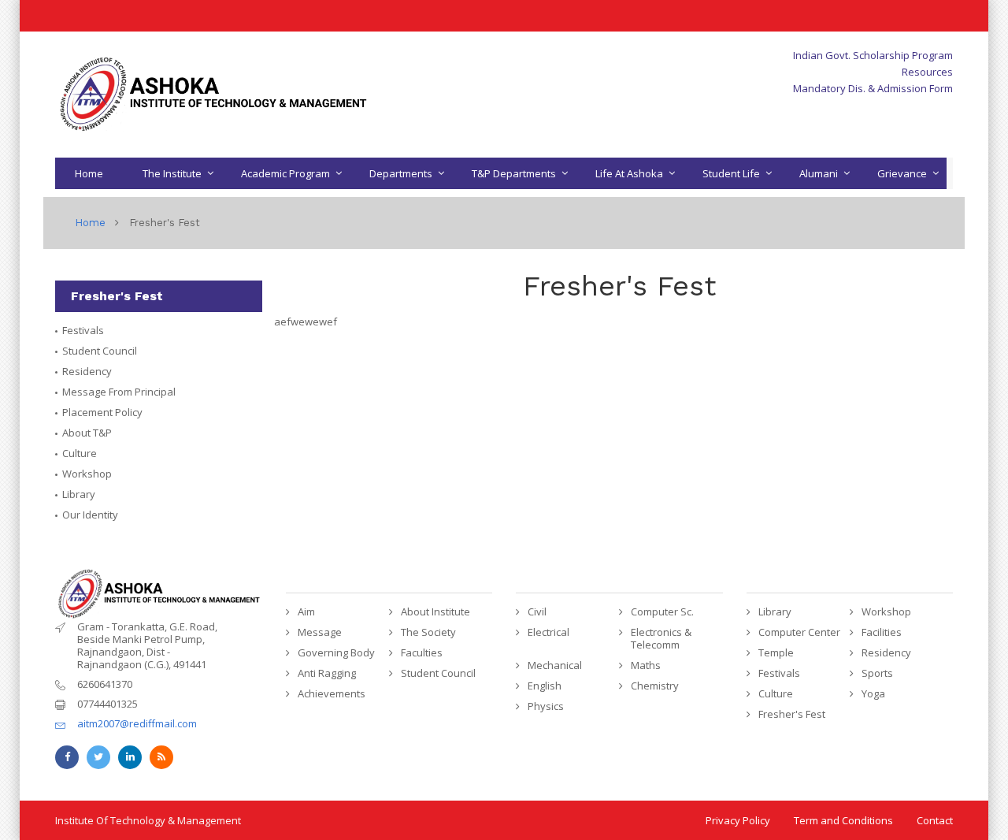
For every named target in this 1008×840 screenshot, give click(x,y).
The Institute (172, 173)
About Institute (435, 611)
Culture (79, 453)
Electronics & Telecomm (661, 638)
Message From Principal (119, 391)
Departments (400, 173)
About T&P (87, 432)
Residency (87, 371)
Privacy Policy (738, 820)
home (90, 223)
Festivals (83, 330)
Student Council (99, 350)
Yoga (873, 693)
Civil (537, 611)
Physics (546, 706)
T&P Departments (514, 173)
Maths (646, 665)
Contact (935, 820)
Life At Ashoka (629, 173)
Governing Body (336, 652)
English (544, 685)
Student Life (731, 173)
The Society (428, 632)
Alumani (818, 173)
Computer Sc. (662, 611)
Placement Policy (102, 412)
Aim (306, 611)
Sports (877, 673)
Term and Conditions (843, 820)
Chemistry (655, 685)
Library (78, 494)
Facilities (882, 632)
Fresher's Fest (791, 714)
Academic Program (285, 173)
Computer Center (799, 632)
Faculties (422, 652)
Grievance (902, 173)
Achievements (331, 693)
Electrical (548, 632)
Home (89, 173)
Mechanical (555, 665)
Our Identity (90, 514)
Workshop (87, 473)
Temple (776, 652)
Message (320, 632)
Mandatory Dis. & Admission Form (873, 88)
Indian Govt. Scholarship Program (873, 55)
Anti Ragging (327, 673)
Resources (927, 72)
